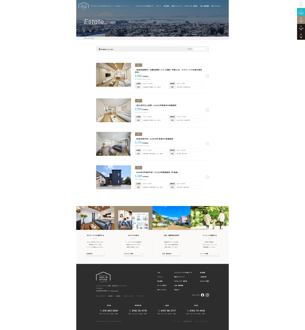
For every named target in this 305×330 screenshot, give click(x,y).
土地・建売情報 (204, 6)
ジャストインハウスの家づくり (144, 6)
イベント (158, 6)
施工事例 (166, 6)
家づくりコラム (216, 6)
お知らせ (176, 290)
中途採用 (118, 296)
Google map (114, 291)
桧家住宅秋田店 (188, 321)
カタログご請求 (204, 281)
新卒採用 (110, 296)
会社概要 (202, 272)
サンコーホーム (176, 321)
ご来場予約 (203, 277)
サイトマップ (141, 296)
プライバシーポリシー (129, 296)
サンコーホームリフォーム (202, 321)
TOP (85, 38)
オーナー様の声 (161, 285)
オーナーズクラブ (100, 296)
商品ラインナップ (177, 6)
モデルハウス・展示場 (191, 6)
